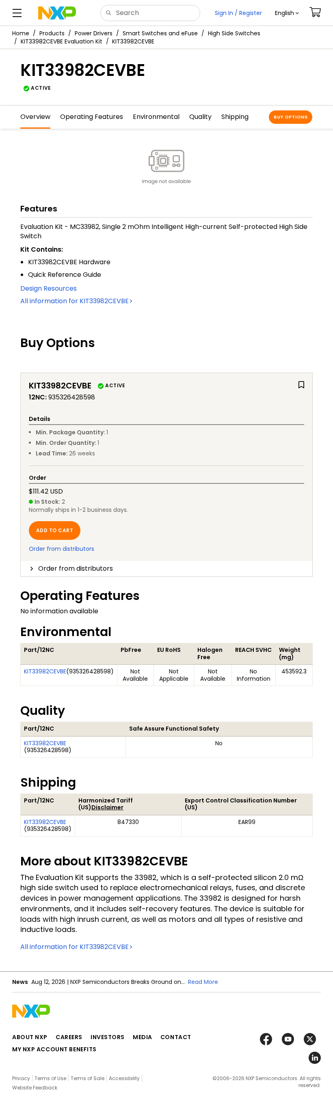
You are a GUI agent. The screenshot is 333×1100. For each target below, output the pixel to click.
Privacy (21, 1078)
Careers (69, 1037)
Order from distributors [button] (75, 568)
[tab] (166, 568)
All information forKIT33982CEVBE (74, 301)
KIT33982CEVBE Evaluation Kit (61, 41)
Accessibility (124, 1078)
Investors (108, 1037)
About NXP (30, 1037)
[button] (286, 13)
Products (52, 33)
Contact (175, 1037)
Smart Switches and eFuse (160, 33)
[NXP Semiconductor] (57, 13)
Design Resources (48, 288)
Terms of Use (50, 1078)
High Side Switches (234, 33)
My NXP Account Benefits (54, 1049)
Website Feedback (34, 1087)
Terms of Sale (87, 1078)
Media (142, 1037)
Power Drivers (93, 33)
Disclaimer (107, 807)
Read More (203, 982)
